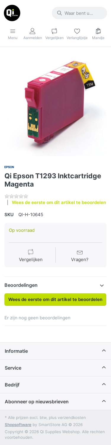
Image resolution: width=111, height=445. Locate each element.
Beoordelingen (21, 285)
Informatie (16, 351)
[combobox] (79, 13)
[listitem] (55, 105)
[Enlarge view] (55, 105)
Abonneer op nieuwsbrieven (37, 401)
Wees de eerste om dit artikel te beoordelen (59, 202)
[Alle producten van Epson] (9, 166)
